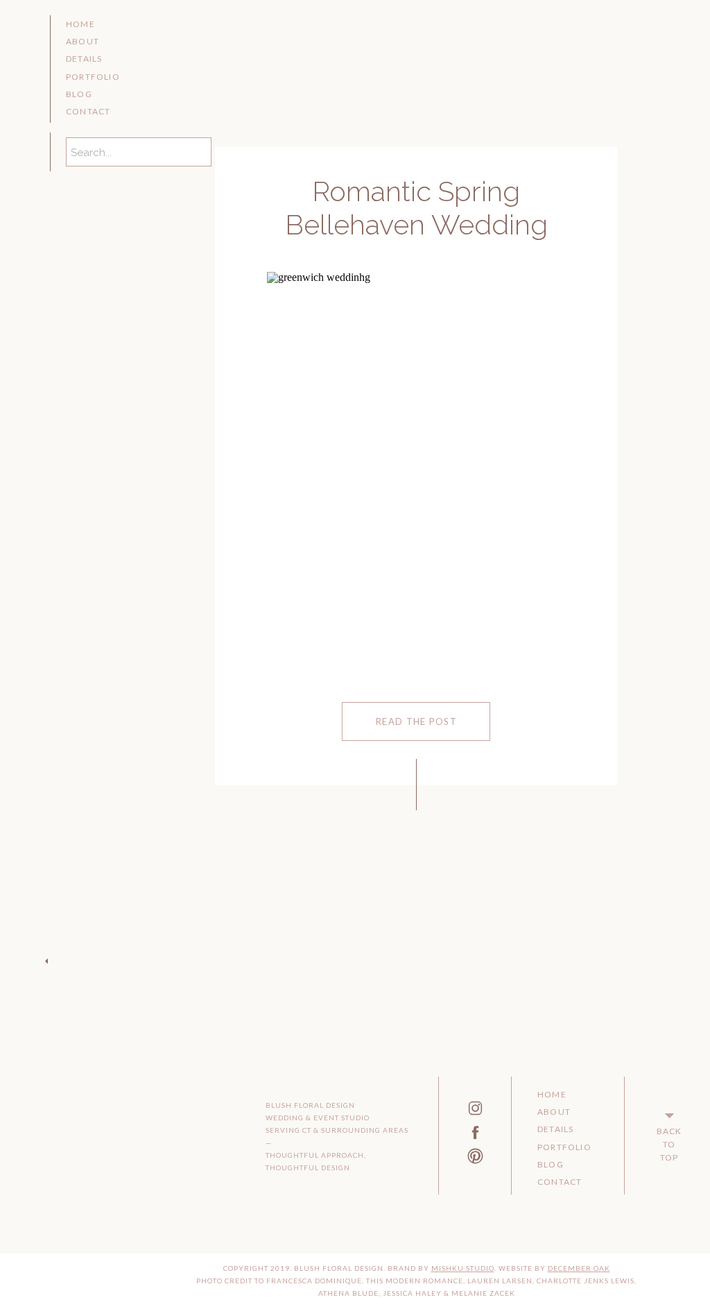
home (80, 24)
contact (88, 111)
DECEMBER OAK (579, 1268)
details (84, 58)
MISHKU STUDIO (462, 1268)
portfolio (93, 76)
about (82, 41)
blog (79, 94)
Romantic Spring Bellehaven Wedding (416, 208)
